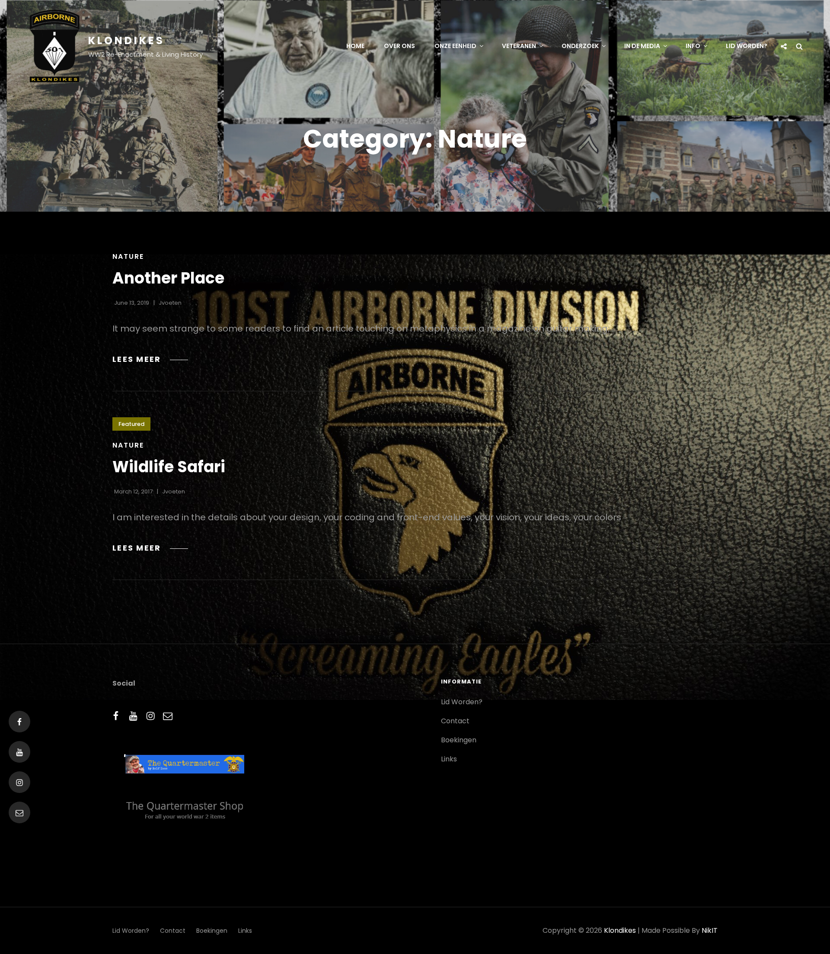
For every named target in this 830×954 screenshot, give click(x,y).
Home (355, 46)
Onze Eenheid (455, 46)
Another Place (168, 278)
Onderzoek (580, 46)
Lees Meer (150, 359)
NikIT (710, 930)
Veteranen (519, 46)
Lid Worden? (746, 46)
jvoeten (170, 303)
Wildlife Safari (168, 467)
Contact (455, 721)
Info (693, 46)
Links (449, 759)
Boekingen (458, 740)
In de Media (642, 46)
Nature (128, 256)
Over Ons (399, 46)
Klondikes (126, 40)
